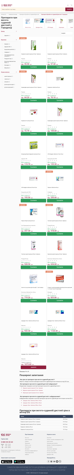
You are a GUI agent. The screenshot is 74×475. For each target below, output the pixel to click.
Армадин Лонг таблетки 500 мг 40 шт (32, 402)
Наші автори (28, 447)
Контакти (27, 448)
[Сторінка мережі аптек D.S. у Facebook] (48, 461)
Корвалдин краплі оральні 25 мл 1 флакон (33, 392)
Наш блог (49, 437)
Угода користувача (29, 452)
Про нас (27, 437)
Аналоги (33, 367)
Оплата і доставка (51, 450)
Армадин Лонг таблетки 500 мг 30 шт (32, 400)
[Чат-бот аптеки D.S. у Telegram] (57, 461)
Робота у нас (28, 445)
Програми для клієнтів (52, 443)
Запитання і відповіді (52, 448)
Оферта (27, 454)
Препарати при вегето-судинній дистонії (29, 14)
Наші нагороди (28, 439)
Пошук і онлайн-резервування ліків (55, 439)
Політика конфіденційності (31, 450)
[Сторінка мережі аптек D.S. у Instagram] (51, 461)
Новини (27, 441)
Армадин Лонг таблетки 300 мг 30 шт (32, 405)
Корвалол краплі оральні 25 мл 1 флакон (33, 388)
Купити (34, 67)
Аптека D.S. (3, 14)
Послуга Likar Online (52, 452)
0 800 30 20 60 (7, 442)
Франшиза (27, 443)
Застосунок (49, 447)
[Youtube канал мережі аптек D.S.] (54, 461)
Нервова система (13, 14)
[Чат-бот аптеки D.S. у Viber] (60, 461)
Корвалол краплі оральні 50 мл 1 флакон (33, 390)
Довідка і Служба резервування (54, 445)
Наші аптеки (50, 441)
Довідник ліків (50, 454)
